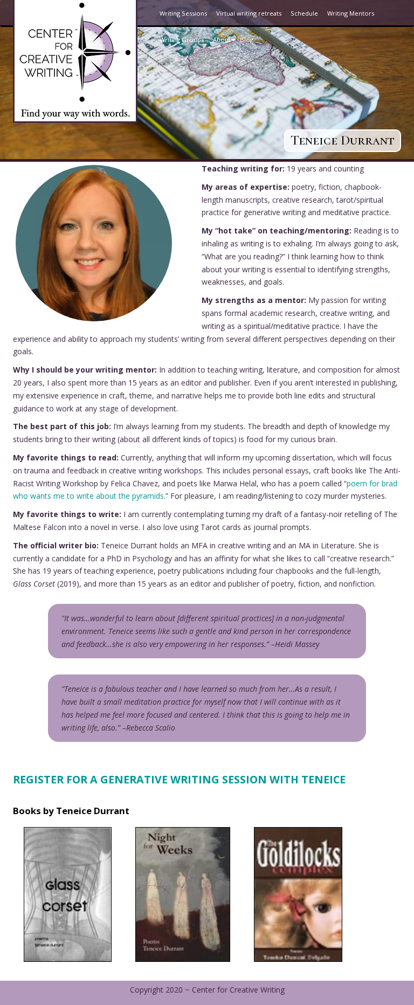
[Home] (75, 61)
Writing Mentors (350, 13)
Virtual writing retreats (248, 13)
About (226, 44)
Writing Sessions (183, 13)
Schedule (304, 13)
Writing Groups (182, 40)
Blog (246, 40)
